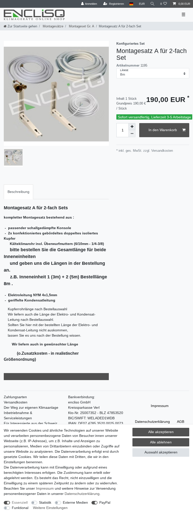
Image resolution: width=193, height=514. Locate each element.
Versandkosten (15, 402)
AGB (180, 422)
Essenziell (20, 502)
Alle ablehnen (161, 442)
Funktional (20, 508)
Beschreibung (18, 192)
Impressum (160, 406)
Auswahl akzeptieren (160, 452)
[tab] (18, 191)
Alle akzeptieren (161, 432)
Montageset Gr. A (81, 26)
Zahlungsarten (15, 397)
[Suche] (153, 4)
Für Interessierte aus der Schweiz (30, 423)
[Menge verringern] (131, 133)
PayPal (104, 502)
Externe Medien (75, 502)
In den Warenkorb (163, 130)
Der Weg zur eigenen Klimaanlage (31, 407)
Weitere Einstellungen (50, 508)
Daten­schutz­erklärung (152, 422)
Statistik (45, 502)
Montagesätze (52, 26)
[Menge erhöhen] (131, 126)
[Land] (131, 4)
